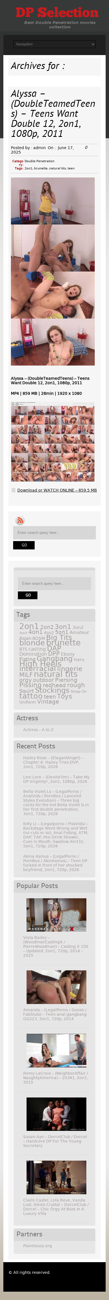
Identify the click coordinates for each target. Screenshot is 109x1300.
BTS (23, 649)
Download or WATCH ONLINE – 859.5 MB (57, 490)
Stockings (52, 690)
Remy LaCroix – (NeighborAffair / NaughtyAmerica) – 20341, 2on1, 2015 (55, 1077)
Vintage (48, 701)
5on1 (61, 632)
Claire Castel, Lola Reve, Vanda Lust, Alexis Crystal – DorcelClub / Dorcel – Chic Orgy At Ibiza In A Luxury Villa (56, 1207)
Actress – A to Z (38, 729)
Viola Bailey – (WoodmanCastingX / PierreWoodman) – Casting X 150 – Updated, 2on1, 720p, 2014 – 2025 (55, 946)
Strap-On (79, 691)
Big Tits (59, 637)
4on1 (35, 631)
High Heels (40, 663)
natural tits (57, 168)
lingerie (69, 669)
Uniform (27, 702)
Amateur (79, 632)
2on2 (47, 627)
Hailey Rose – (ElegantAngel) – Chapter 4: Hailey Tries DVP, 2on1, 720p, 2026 (53, 762)
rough (76, 685)
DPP (54, 653)
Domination (33, 654)
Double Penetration (39, 161)
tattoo (31, 696)
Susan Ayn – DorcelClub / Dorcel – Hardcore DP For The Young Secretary (55, 1141)
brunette (41, 168)
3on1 (63, 626)
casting (37, 649)
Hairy (79, 659)
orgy (25, 680)
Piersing (66, 680)
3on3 (23, 633)
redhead (54, 685)
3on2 (78, 627)
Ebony (68, 654)
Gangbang (55, 659)
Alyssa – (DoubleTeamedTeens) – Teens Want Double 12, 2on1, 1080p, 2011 (53, 114)
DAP (54, 648)
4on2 (49, 632)
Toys (64, 696)
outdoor (43, 680)
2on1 (28, 168)
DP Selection (57, 13)
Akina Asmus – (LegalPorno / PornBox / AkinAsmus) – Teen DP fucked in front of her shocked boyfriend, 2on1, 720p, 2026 (55, 863)
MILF (26, 675)
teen (71, 168)
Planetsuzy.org (37, 1246)
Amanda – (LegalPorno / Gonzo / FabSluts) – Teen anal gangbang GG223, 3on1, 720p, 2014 (55, 1014)
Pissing (30, 685)
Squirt (26, 691)
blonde (32, 642)
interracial (37, 668)
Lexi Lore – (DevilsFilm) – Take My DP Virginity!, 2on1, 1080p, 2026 (56, 779)
